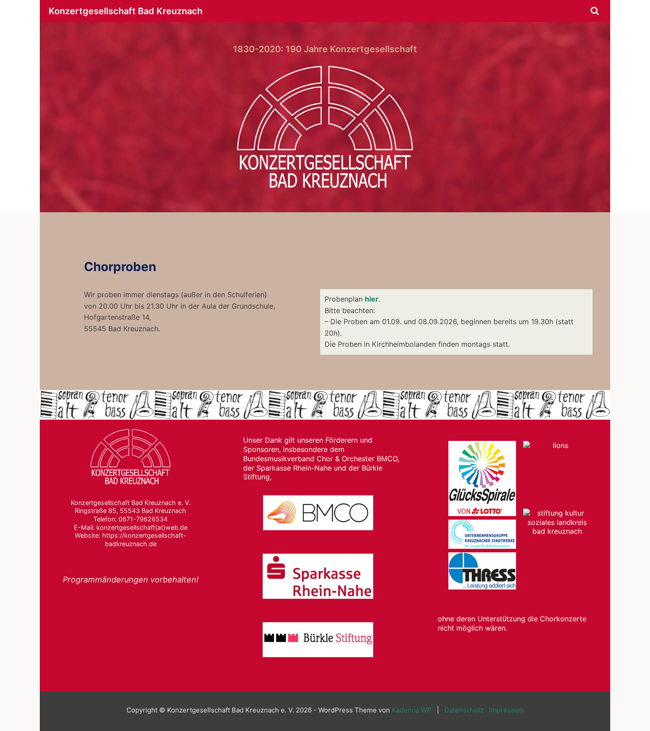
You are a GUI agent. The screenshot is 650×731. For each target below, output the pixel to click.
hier (372, 299)
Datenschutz (464, 710)
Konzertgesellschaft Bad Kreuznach (126, 11)
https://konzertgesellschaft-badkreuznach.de (144, 539)
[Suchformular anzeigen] (594, 11)
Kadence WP (412, 710)
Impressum (506, 710)
